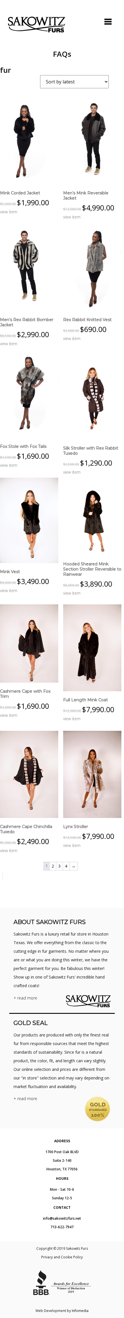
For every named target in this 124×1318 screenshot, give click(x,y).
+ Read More (25, 998)
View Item (8, 211)
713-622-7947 (62, 1227)
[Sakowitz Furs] (36, 24)
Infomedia (80, 1310)
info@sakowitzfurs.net (62, 1218)
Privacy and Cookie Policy (62, 1257)
